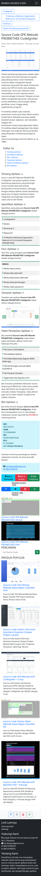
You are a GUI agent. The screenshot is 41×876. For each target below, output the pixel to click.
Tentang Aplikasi (14, 152)
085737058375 (11, 469)
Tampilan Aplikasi (14, 160)
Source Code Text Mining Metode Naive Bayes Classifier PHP (19, 587)
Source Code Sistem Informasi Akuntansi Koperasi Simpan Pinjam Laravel (19, 632)
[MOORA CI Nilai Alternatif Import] (23, 324)
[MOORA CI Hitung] (32, 324)
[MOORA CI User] (18, 324)
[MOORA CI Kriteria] (20, 324)
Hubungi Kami (7, 826)
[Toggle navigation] (36, 3)
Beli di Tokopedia (8, 477)
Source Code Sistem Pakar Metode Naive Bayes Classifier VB (19, 724)
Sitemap (4, 829)
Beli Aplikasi (12, 165)
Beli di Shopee (21, 477)
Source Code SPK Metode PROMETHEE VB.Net (14, 518)
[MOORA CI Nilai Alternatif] (13, 324)
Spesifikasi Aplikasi (15, 154)
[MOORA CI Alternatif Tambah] (28, 324)
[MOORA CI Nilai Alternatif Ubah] (16, 324)
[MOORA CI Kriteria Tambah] (8, 324)
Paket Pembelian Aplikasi (17, 163)
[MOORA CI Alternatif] (11, 324)
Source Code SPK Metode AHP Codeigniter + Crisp (19, 678)
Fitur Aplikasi (12, 157)
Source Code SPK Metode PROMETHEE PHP (14, 543)
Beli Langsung (33, 477)
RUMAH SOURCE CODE (13, 3)
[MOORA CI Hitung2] (30, 324)
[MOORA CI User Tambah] (25, 324)
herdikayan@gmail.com (16, 466)
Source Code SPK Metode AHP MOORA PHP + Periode (19, 783)
